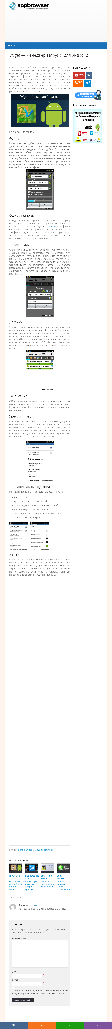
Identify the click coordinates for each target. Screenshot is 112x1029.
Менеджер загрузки (43, 849)
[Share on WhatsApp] (70, 1025)
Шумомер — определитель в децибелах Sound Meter (16, 882)
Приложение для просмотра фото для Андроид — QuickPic (32, 882)
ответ (37, 905)
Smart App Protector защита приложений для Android (48, 881)
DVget (29, 849)
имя (14, 971)
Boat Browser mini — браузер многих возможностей (65, 882)
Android (21, 849)
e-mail (15, 979)
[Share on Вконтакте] (14, 1025)
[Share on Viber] (98, 1025)
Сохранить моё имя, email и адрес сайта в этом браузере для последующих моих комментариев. (40, 992)
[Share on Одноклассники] (42, 1025)
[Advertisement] (77, 21)
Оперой (52, 226)
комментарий (19, 938)
